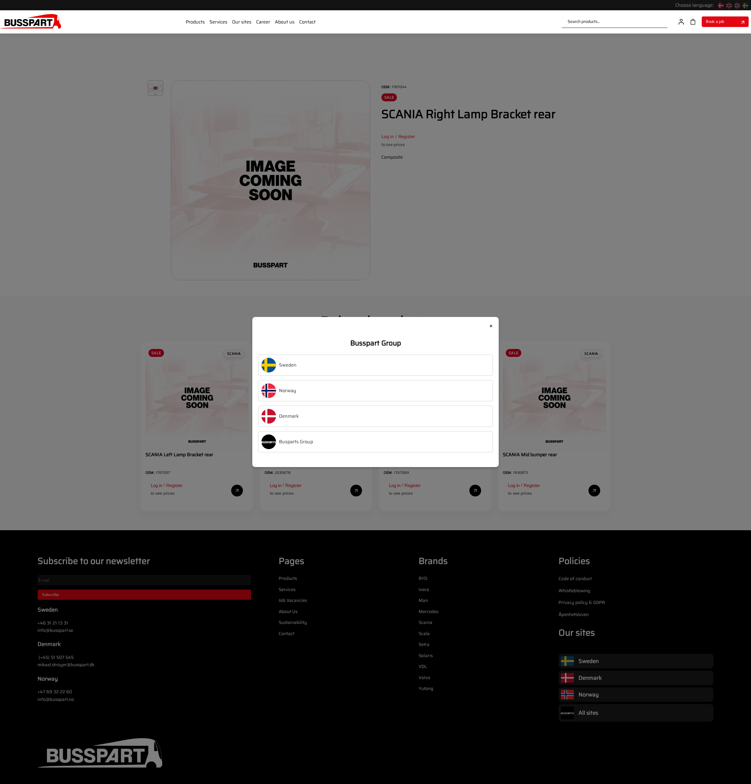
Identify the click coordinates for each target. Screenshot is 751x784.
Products (195, 22)
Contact (307, 22)
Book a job (715, 21)
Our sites (241, 22)
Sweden (288, 365)
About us (285, 22)
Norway (287, 390)
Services (218, 22)
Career (263, 22)
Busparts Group (296, 441)
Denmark (289, 416)
